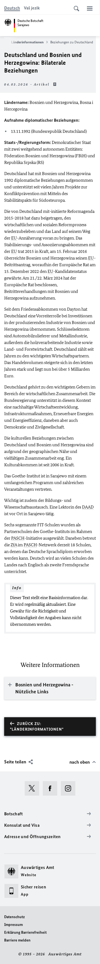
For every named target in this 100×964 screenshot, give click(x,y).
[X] (34, 788)
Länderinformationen (27, 42)
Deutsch (12, 8)
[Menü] (90, 8)
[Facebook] (52, 788)
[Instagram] (70, 788)
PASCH (17, 538)
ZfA (14, 544)
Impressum (13, 924)
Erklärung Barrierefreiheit (25, 932)
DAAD (88, 507)
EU (14, 238)
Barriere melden (17, 940)
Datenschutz (14, 917)
